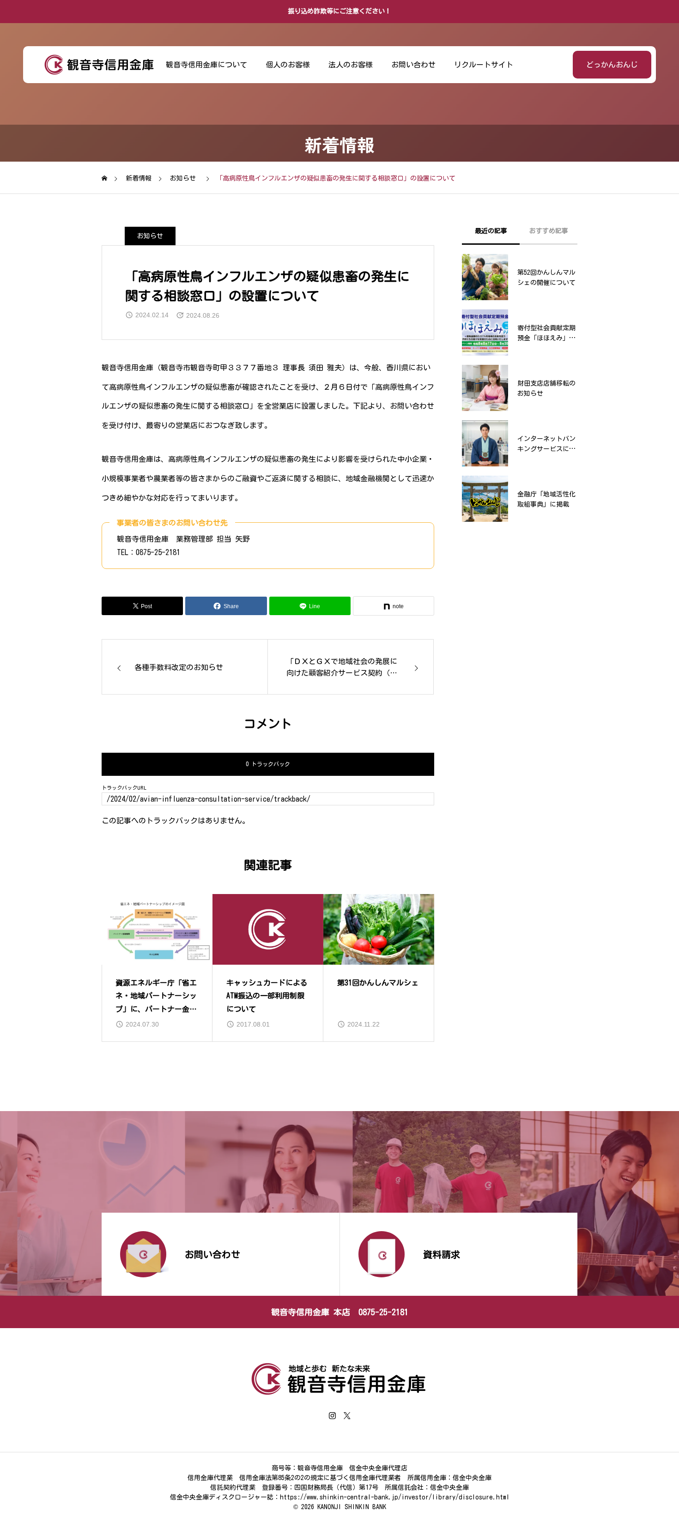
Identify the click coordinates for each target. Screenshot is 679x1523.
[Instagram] (332, 1415)
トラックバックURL (124, 787)
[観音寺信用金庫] (99, 64)
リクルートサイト (483, 64)
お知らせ (150, 236)
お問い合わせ (413, 64)
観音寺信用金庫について (206, 64)
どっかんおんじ (612, 64)
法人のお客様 (350, 64)
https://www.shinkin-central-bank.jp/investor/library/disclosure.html (394, 1497)
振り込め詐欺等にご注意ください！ (339, 11)
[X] (347, 1415)
